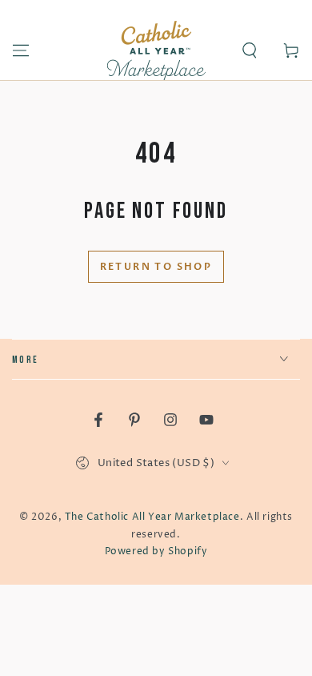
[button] (249, 50)
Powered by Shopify (156, 551)
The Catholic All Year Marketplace (152, 517)
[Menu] (21, 50)
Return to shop (156, 266)
